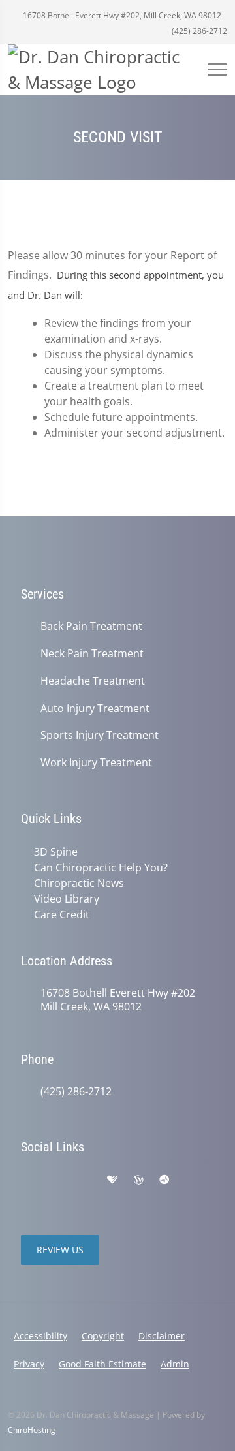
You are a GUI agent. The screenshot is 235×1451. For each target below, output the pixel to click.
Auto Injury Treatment (94, 708)
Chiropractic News (79, 883)
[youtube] (191, 1180)
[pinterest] (27, 1196)
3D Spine (56, 852)
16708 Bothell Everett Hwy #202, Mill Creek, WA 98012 (121, 15)
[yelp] (84, 1180)
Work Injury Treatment (96, 763)
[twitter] (56, 1196)
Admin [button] (175, 1364)
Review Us (60, 1249)
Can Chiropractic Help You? (101, 867)
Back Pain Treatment (91, 626)
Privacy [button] (29, 1364)
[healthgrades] (112, 1180)
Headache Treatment (92, 681)
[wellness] (138, 1180)
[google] (27, 1180)
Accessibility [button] (40, 1336)
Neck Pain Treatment (92, 654)
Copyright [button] (103, 1336)
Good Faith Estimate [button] (102, 1364)
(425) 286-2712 (198, 31)
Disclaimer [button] (161, 1336)
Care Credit (61, 914)
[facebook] (56, 1180)
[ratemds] (164, 1180)
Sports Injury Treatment (99, 735)
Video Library (66, 899)
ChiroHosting (31, 1429)
